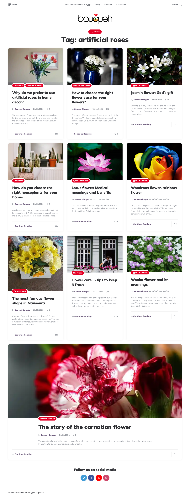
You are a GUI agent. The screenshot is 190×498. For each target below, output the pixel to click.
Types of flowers (34, 85)
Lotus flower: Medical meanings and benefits (91, 190)
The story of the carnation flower (84, 427)
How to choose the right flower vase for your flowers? (92, 97)
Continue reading (23, 134)
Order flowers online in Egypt (77, 4)
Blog (97, 4)
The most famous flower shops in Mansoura (33, 300)
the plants (18, 85)
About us (108, 4)
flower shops (20, 291)
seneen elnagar (22, 109)
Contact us (121, 4)
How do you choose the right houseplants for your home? (34, 192)
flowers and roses (81, 85)
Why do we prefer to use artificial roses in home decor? (33, 97)
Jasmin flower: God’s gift (152, 92)
